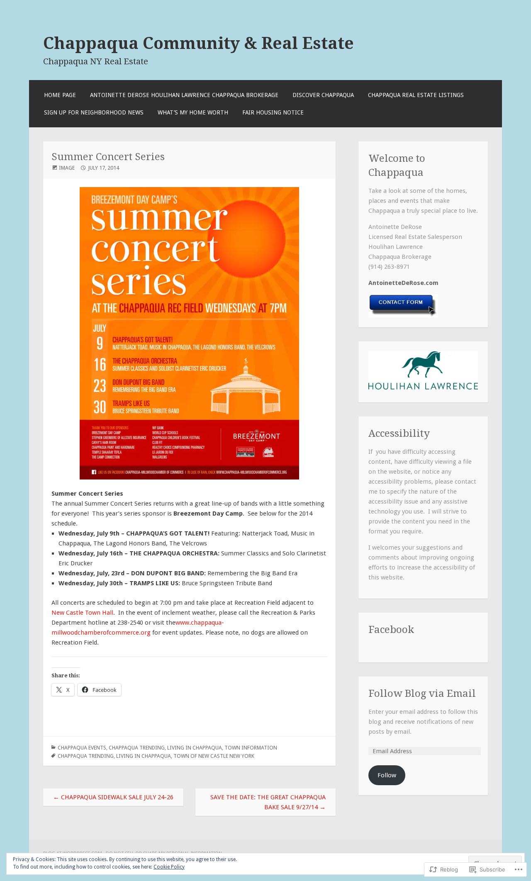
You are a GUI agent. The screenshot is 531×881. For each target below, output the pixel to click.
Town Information (250, 748)
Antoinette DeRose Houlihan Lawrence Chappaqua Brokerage (184, 95)
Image (67, 168)
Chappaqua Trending (137, 748)
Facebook (391, 629)
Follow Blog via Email (422, 693)
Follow (387, 775)
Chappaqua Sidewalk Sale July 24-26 (113, 797)
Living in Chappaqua (194, 748)
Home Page (60, 95)
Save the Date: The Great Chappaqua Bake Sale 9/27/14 (268, 802)
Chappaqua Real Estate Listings (416, 95)
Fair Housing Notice (273, 112)
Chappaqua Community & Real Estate (198, 43)
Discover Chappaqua (323, 95)
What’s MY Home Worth (193, 112)
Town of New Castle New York (213, 756)
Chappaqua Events (82, 748)
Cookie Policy (169, 867)
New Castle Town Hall (82, 612)
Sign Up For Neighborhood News (94, 112)
